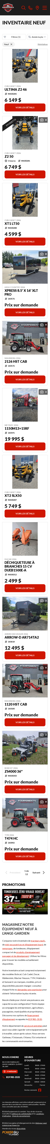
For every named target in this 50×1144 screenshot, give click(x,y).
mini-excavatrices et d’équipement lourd (24, 944)
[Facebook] (39, 1090)
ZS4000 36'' (14, 771)
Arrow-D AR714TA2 (22, 637)
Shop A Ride (21, 1129)
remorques (7, 948)
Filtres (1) (15, 37)
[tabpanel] (34, 1075)
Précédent (15, 872)
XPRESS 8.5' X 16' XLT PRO (21, 292)
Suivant (36, 872)
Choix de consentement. (21, 1116)
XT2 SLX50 (13, 495)
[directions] (37, 7)
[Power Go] (25, 1133)
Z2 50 (9, 156)
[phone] (30, 7)
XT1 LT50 (12, 223)
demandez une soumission (29, 989)
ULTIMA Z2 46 (16, 89)
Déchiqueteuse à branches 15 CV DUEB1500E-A (20, 566)
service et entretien (33, 1025)
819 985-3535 (35, 1019)
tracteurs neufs (38, 940)
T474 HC (11, 838)
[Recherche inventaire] (23, 7)
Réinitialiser (43, 44)
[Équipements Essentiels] (8, 7)
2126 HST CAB (16, 361)
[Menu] (45, 7)
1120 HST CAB (16, 704)
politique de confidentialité (22, 1114)
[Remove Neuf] (11, 44)
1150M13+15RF (17, 428)
